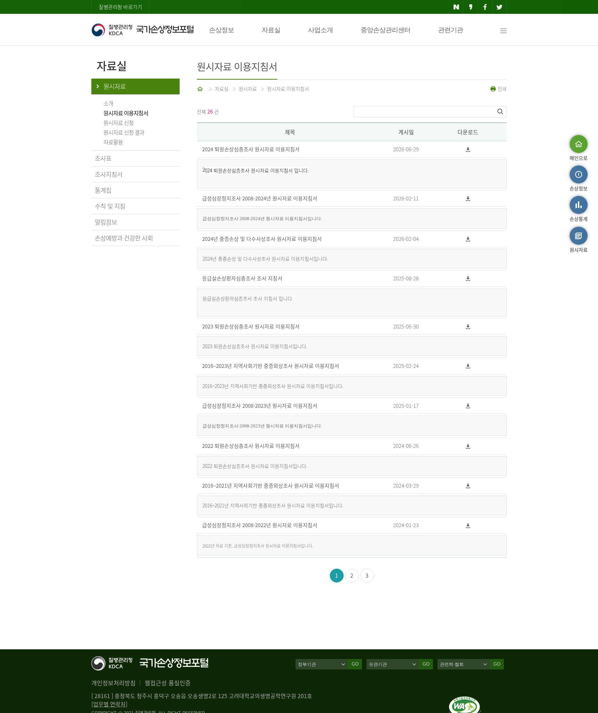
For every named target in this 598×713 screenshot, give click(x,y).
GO (355, 664)
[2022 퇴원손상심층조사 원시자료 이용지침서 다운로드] (468, 446)
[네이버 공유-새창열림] (456, 6)
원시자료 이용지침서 (125, 113)
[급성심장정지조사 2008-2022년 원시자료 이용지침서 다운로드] (468, 525)
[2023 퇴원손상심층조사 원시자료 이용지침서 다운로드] (468, 327)
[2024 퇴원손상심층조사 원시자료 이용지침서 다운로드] (468, 149)
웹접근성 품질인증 (168, 682)
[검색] (501, 111)
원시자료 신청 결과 (123, 132)
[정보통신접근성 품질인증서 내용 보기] (464, 700)
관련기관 (450, 30)
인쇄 (501, 88)
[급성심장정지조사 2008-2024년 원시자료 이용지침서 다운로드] (468, 198)
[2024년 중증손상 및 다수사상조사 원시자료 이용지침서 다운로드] (468, 239)
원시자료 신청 (118, 122)
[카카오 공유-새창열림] (471, 6)
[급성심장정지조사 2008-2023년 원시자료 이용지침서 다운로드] (468, 406)
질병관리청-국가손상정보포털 (142, 30)
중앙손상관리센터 (385, 30)
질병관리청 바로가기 (120, 7)
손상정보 (221, 30)
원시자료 (114, 86)
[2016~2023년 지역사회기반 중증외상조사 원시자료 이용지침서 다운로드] (468, 366)
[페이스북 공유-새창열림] (485, 6)
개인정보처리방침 (113, 682)
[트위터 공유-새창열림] (499, 6)
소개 (108, 103)
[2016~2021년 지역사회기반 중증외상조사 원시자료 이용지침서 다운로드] (468, 486)
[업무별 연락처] (109, 704)
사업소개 (320, 30)
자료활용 (113, 142)
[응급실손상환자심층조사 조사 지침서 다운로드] (468, 278)
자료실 (271, 30)
